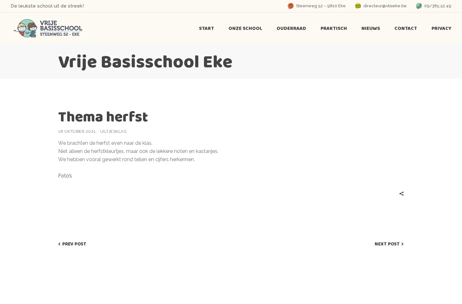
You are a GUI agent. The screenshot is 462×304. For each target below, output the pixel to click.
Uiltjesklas (113, 131)
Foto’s (65, 176)
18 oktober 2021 (77, 131)
